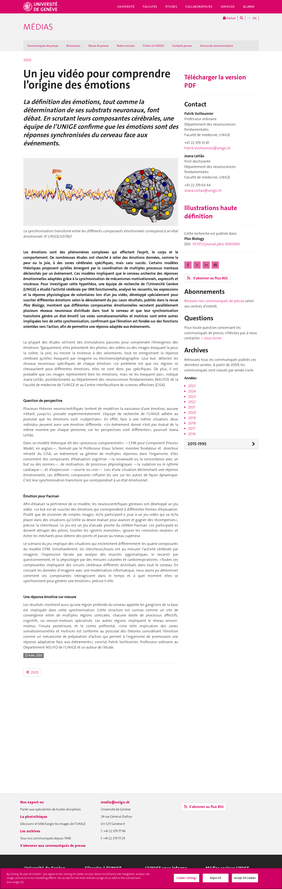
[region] (141, 878)
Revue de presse (99, 46)
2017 (191, 428)
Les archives (30, 831)
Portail (231, 18)
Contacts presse (182, 46)
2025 (192, 385)
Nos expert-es (32, 802)
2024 (192, 391)
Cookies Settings (187, 878)
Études (171, 7)
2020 (27, 59)
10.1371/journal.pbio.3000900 (216, 244)
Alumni (249, 7)
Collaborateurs (198, 7)
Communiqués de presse (42, 46)
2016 (192, 433)
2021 (191, 407)
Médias (38, 27)
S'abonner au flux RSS (210, 278)
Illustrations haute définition (210, 212)
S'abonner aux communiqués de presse (53, 845)
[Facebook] (188, 265)
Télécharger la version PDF (215, 81)
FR (249, 18)
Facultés (150, 7)
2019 (192, 417)
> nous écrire (211, 338)
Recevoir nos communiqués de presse (214, 300)
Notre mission (126, 46)
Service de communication (216, 46)
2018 (192, 423)
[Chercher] (241, 18)
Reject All (215, 878)
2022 (192, 401)
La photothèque (33, 816)
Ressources (73, 46)
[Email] (215, 265)
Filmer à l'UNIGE (153, 46)
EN (254, 18)
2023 (192, 396)
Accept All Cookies (245, 878)
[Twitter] (197, 265)
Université (126, 7)
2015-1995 (197, 443)
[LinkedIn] (207, 265)
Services (228, 7)
